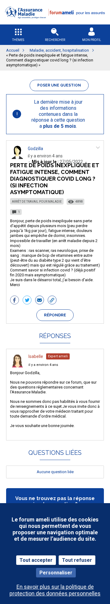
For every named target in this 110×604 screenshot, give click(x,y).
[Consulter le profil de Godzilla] (17, 157)
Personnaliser (55, 573)
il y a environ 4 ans (43, 365)
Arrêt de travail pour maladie (37, 201)
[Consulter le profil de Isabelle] (17, 366)
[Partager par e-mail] (39, 301)
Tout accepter (36, 560)
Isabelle (35, 356)
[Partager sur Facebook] (14, 301)
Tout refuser (77, 560)
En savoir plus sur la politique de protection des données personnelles (55, 590)
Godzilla (35, 148)
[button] (55, 22)
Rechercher (55, 40)
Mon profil (91, 40)
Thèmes (18, 40)
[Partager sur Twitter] (27, 301)
